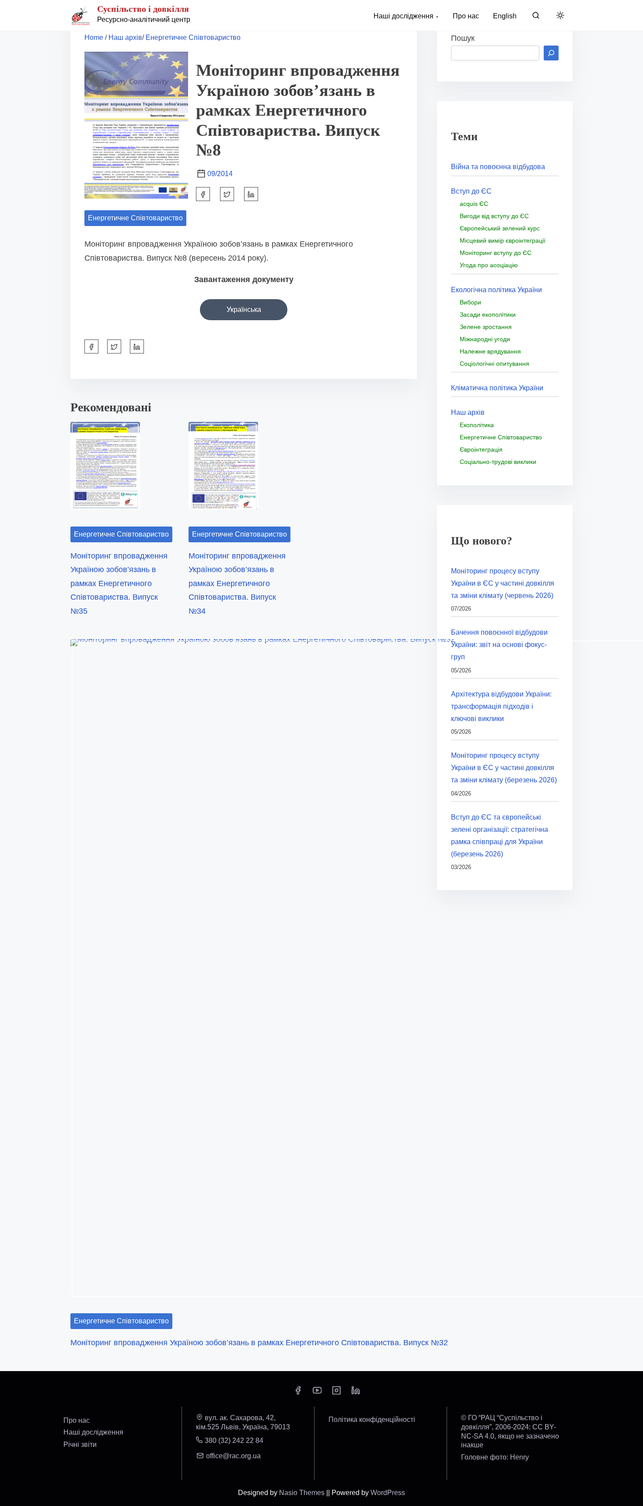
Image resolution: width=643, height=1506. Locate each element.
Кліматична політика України (497, 388)
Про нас (76, 1420)
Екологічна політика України (496, 289)
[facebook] (203, 194)
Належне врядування (490, 351)
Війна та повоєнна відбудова (498, 166)
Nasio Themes (302, 1492)
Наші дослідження (93, 1432)
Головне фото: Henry (495, 1457)
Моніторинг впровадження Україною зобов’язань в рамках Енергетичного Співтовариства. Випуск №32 (259, 1342)
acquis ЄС (474, 203)
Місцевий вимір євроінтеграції (502, 240)
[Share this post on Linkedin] (251, 194)
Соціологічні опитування (494, 363)
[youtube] (317, 1393)
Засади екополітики (488, 314)
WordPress (387, 1492)
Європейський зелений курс (500, 228)
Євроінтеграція (481, 449)
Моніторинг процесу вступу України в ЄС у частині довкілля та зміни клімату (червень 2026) (502, 583)
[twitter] (227, 194)
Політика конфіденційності (371, 1419)
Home (93, 37)
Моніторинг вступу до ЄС (495, 252)
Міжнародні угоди (485, 339)
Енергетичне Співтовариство (193, 37)
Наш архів (125, 37)
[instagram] (336, 1393)
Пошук (463, 38)
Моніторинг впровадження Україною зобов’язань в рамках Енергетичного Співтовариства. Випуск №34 (237, 583)
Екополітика (477, 424)
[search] (536, 17)
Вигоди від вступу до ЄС (494, 215)
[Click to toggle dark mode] (560, 16)
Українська (244, 309)
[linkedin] (355, 1393)
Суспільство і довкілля (143, 9)
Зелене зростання (486, 326)
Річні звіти (80, 1444)
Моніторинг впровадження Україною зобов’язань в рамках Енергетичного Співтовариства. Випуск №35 (119, 583)
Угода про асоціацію (489, 265)
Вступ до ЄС (471, 191)
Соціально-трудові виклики (498, 461)
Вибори (470, 302)
